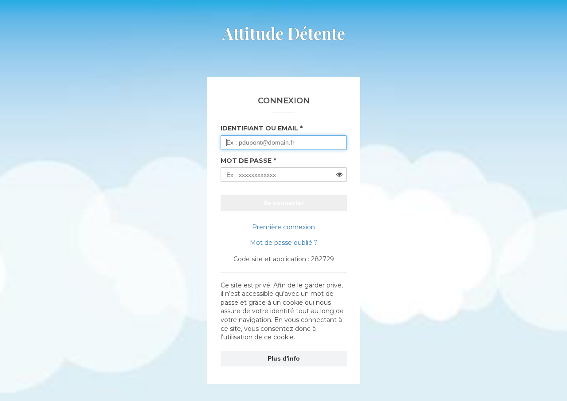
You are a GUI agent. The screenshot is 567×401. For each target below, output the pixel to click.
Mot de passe (246, 161)
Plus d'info (284, 358)
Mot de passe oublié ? (284, 243)
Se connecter (283, 202)
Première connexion (283, 227)
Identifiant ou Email (259, 128)
